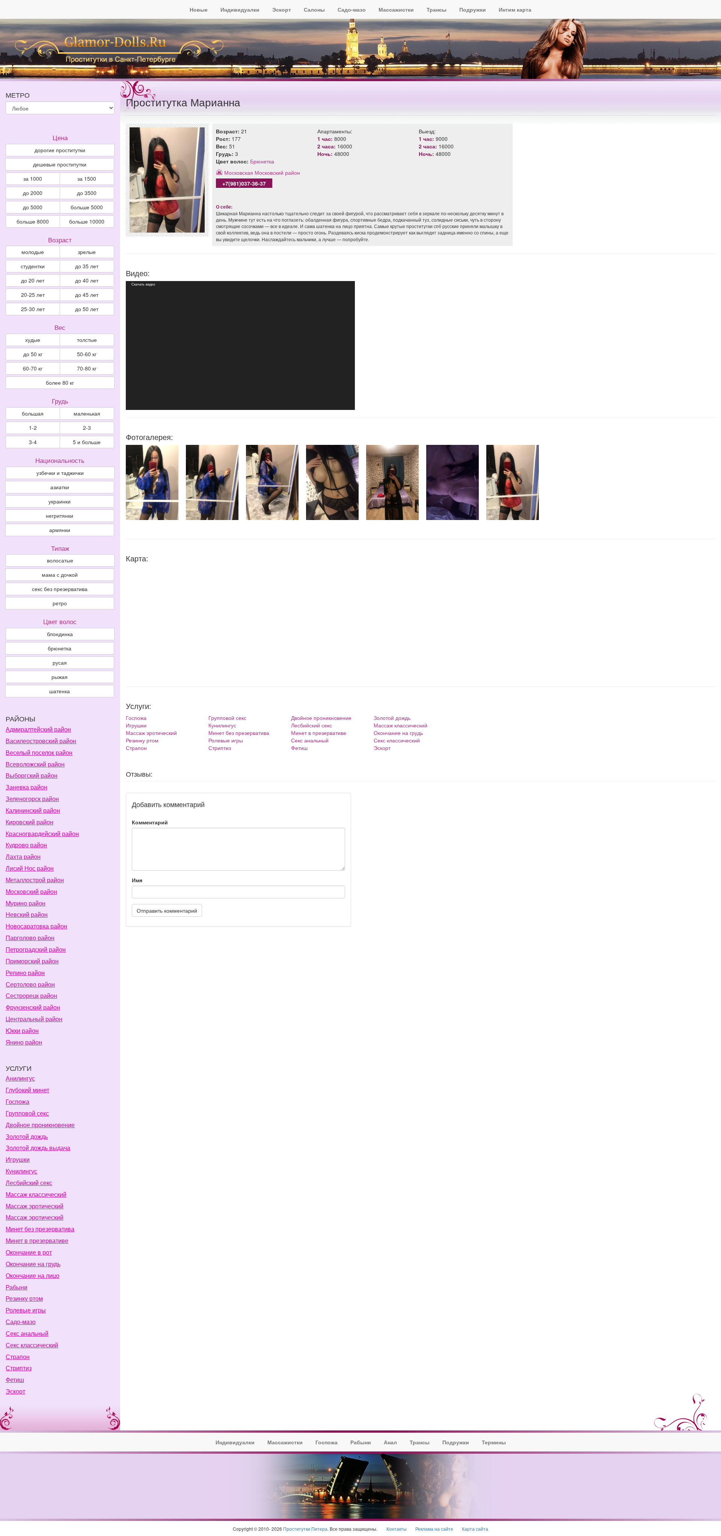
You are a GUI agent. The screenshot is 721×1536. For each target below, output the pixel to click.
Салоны (314, 9)
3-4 (33, 442)
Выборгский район (31, 775)
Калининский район (33, 810)
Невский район (27, 914)
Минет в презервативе (318, 732)
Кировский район (29, 822)
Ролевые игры (225, 740)
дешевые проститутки (59, 164)
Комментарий (150, 822)
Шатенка (59, 691)
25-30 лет (33, 309)
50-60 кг (87, 354)
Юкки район (22, 1030)
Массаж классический (400, 725)
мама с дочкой (60, 574)
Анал (390, 1442)
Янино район (24, 1042)
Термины (494, 1442)
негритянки (59, 515)
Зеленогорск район (32, 798)
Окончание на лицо (32, 1275)
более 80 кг (60, 382)
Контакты (396, 1528)
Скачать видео (143, 284)
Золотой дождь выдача (38, 1147)
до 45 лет (86, 294)
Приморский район (32, 961)
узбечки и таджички (60, 472)
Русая (60, 662)
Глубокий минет (27, 1089)
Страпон (136, 747)
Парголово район (30, 937)
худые (32, 339)
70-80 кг (87, 368)
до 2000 (32, 193)
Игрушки (136, 725)
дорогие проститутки (60, 150)
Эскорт (281, 9)
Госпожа (136, 717)
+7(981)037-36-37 (244, 183)
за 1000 (32, 178)
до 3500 (87, 193)
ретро (60, 603)
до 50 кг (32, 354)
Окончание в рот (29, 1252)
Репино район (25, 972)
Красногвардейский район (42, 833)
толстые (87, 339)
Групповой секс (227, 717)
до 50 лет (86, 309)
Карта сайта (475, 1528)
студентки (33, 266)
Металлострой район (35, 879)
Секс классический (397, 740)
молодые (32, 251)
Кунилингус (222, 725)
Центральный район (34, 1018)
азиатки (59, 487)
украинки (59, 501)
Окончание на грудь (398, 732)
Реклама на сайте (434, 1528)
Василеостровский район (41, 740)
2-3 (87, 427)
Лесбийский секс (311, 725)
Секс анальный (310, 740)
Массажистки (396, 9)
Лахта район (23, 856)
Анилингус (20, 1078)
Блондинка (60, 634)
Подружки (472, 9)
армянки (59, 530)
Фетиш (299, 747)
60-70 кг (32, 368)
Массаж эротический (151, 732)
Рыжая (59, 676)
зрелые (87, 251)
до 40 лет (86, 280)
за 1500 (86, 178)
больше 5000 (87, 207)
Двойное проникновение (321, 717)
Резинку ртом (142, 740)
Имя (137, 880)
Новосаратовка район (36, 926)
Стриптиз (219, 747)
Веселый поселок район (39, 752)
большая (33, 413)
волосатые (60, 560)
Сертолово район (30, 984)
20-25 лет (33, 294)
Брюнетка (262, 161)
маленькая (87, 413)
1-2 (33, 427)
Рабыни (16, 1287)
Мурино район (25, 903)
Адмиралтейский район (38, 729)
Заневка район (26, 787)
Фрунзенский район (33, 1007)
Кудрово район (26, 845)
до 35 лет (86, 266)
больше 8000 (33, 221)
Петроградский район (36, 949)
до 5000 (32, 207)
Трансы (436, 9)
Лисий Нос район (30, 868)
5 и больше (87, 442)
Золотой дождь (392, 717)
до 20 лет (32, 280)
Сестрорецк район (31, 995)
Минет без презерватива (238, 732)
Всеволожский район (35, 764)
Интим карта (515, 9)
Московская (238, 172)
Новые (199, 9)
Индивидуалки (239, 9)
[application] (240, 345)
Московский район (277, 172)
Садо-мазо (352, 9)
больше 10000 (86, 221)
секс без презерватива (59, 589)
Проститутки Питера (305, 1528)
